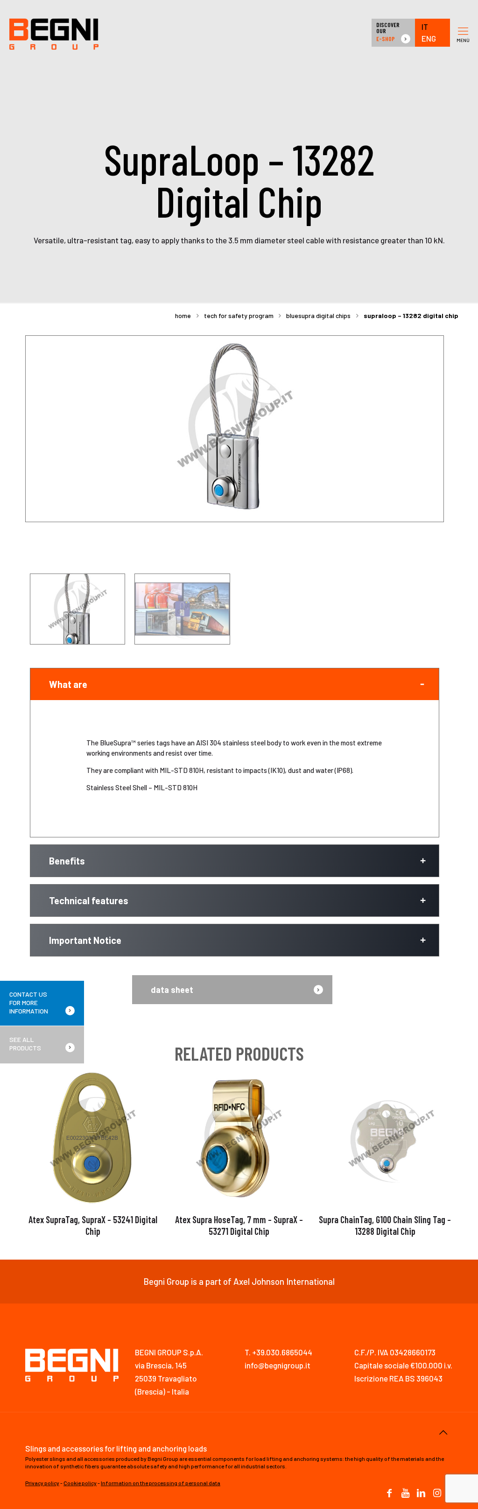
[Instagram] (436, 1493)
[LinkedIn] (421, 1493)
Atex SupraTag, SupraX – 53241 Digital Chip (92, 1225)
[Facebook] (389, 1493)
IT (425, 27)
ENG (429, 39)
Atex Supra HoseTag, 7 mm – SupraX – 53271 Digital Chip (239, 1225)
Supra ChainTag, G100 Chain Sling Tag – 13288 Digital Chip (385, 1225)
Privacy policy (42, 1483)
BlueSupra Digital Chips (318, 315)
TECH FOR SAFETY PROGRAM (239, 315)
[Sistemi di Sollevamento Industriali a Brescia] (53, 32)
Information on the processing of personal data (160, 1483)
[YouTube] (405, 1493)
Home (183, 315)
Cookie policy (80, 1483)
